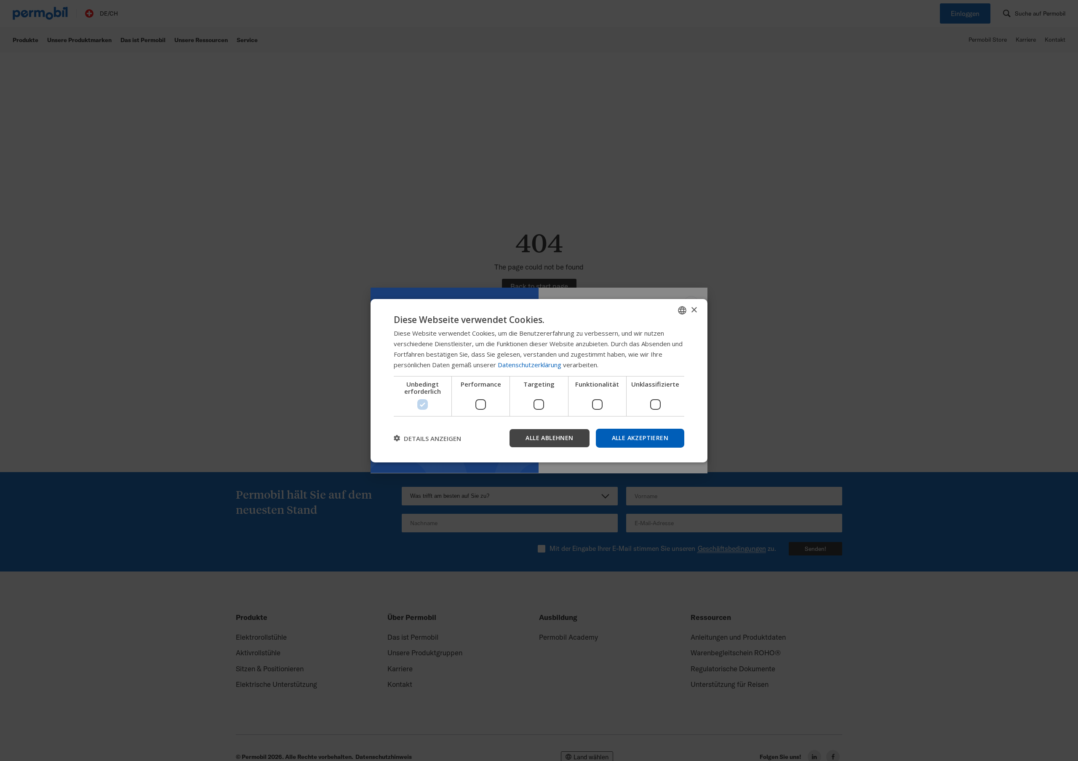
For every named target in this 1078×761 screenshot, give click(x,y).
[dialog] (539, 380)
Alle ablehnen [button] (549, 438)
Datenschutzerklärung (529, 364)
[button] (427, 438)
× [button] (694, 310)
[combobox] (682, 310)
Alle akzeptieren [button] (640, 438)
